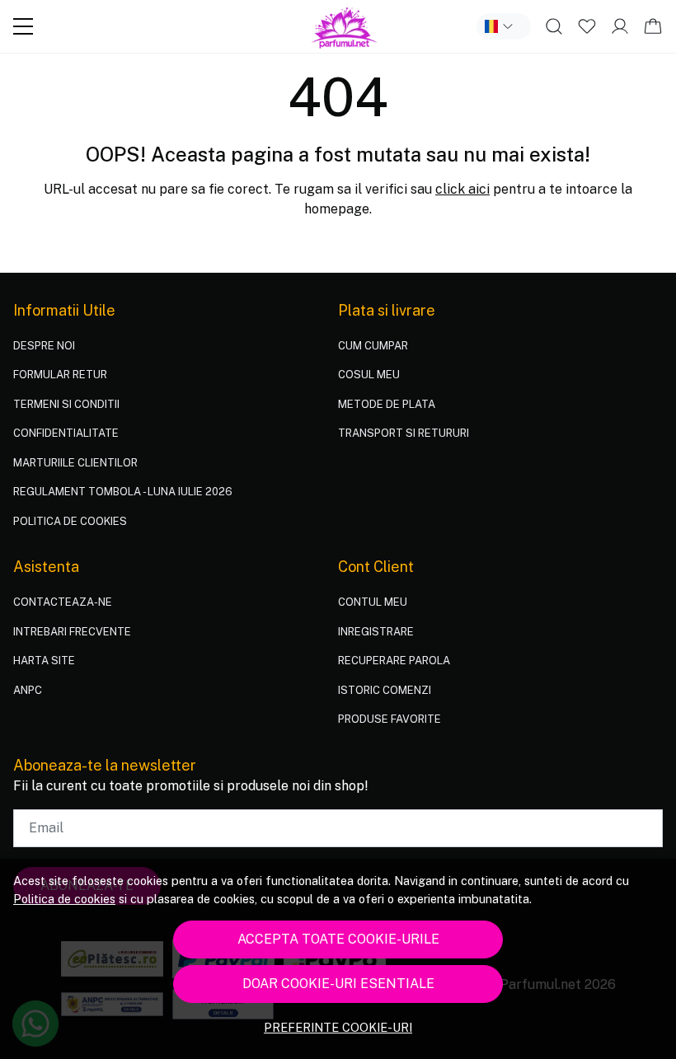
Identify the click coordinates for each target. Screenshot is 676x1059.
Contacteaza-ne (62, 602)
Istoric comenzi (384, 690)
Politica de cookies (64, 899)
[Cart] (653, 26)
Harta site (44, 660)
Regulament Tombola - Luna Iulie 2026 (122, 491)
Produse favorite (389, 719)
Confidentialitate (66, 433)
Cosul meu (369, 374)
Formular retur (60, 374)
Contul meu (372, 602)
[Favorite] (587, 26)
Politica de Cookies (70, 521)
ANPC (27, 690)
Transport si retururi (403, 433)
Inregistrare (376, 632)
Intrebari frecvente (72, 632)
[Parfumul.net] (345, 26)
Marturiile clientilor (75, 463)
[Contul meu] (620, 26)
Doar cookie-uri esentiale (338, 983)
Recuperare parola (394, 660)
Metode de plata (386, 404)
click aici (462, 189)
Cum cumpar (373, 346)
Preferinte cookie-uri (338, 1027)
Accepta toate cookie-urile (338, 939)
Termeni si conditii (66, 404)
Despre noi (44, 346)
